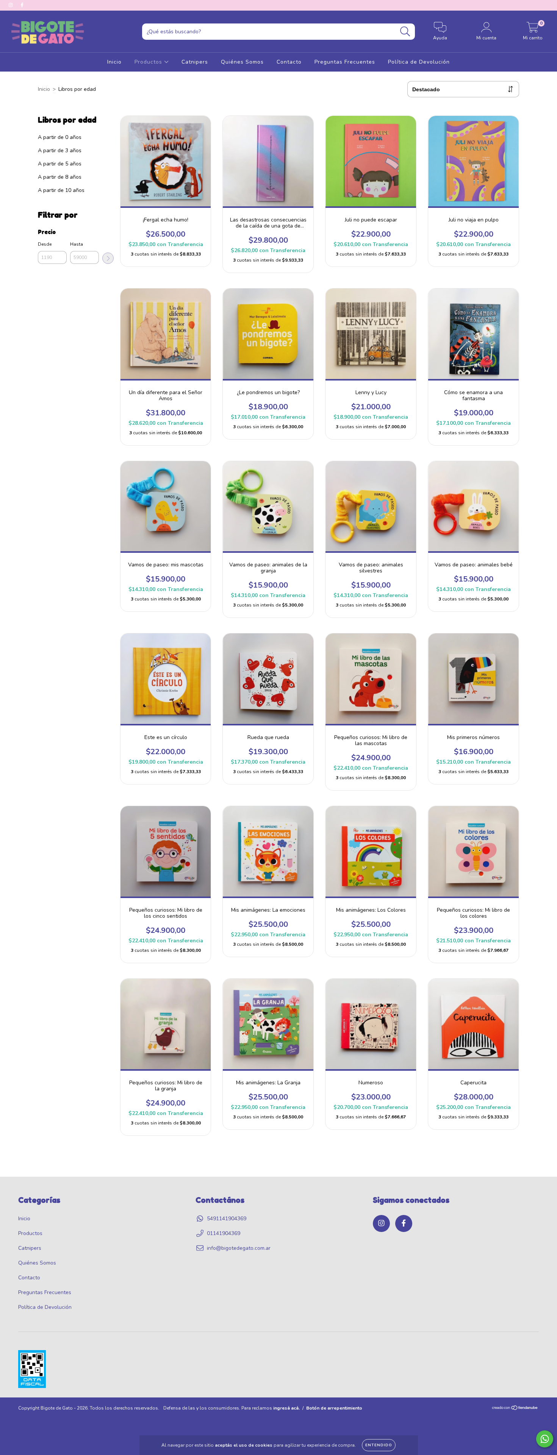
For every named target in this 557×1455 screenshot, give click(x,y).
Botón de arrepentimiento (334, 1408)
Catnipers (194, 61)
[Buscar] (405, 32)
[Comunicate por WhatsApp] (544, 1438)
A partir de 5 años (59, 163)
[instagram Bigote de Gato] (11, 5)
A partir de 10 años (61, 190)
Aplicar (108, 258)
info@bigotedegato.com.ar (239, 1248)
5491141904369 (226, 1218)
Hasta (76, 244)
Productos (149, 61)
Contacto (289, 61)
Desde (45, 244)
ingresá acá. (286, 1408)
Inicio (114, 61)
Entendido (378, 1445)
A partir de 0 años (59, 137)
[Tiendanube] (515, 1408)
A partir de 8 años (59, 177)
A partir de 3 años (59, 150)
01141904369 (223, 1233)
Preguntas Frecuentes (344, 61)
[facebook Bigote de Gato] (22, 5)
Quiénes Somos (242, 61)
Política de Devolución (419, 61)
